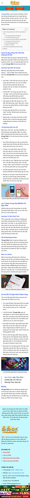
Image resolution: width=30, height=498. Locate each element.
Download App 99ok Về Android (13, 35)
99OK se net (18, 470)
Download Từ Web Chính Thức (13, 41)
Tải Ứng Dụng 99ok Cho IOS (12, 37)
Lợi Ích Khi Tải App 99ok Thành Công (12, 46)
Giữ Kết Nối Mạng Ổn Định (12, 43)
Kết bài (5, 48)
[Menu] (2, 3)
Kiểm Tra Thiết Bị (10, 44)
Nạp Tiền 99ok (18, 377)
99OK (12, 470)
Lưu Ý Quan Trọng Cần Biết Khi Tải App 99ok (14, 39)
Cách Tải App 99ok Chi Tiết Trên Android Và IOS (14, 33)
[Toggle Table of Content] (25, 29)
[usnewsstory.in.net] (15, 3)
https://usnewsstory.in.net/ (16, 473)
